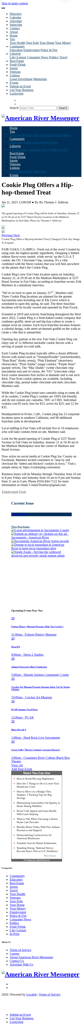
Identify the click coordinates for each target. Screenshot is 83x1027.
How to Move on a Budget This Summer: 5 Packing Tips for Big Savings (34, 794)
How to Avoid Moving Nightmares (35, 778)
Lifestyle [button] (15, 53)
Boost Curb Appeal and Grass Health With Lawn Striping (36, 812)
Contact (15, 28)
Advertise (16, 21)
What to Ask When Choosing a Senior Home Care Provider (37, 820)
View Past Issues (20, 526)
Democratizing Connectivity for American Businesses (34, 837)
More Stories (50, 855)
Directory (16, 14)
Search (14, 108)
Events (14, 82)
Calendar (15, 17)
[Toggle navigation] (3, 8)
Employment (31, 50)
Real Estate (17, 61)
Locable (31, 994)
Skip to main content (15, 3)
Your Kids (32, 42)
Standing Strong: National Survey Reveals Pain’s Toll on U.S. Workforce (37, 849)
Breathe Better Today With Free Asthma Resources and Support (38, 828)
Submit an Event (20, 86)
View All (17, 765)
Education (16, 50)
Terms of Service (20, 950)
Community (17, 876)
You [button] (12, 39)
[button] (7, 235)
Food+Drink (18, 64)
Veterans (15, 71)
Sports (14, 68)
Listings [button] (15, 75)
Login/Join (16, 93)
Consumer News (37, 57)
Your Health (17, 42)
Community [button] (17, 46)
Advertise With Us (21, 964)
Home (14, 35)
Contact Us (17, 961)
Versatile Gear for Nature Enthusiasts (36, 843)
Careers (14, 953)
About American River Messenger (31, 957)
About (14, 32)
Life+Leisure (18, 57)
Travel (63, 57)
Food (22, 491)
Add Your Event (21, 769)
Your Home (46, 42)
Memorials (40, 79)
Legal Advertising (21, 79)
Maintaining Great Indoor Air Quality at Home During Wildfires (38, 804)
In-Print (14, 934)
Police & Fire (48, 50)
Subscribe (16, 24)
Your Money (63, 42)
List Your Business (21, 90)
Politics (53, 57)
